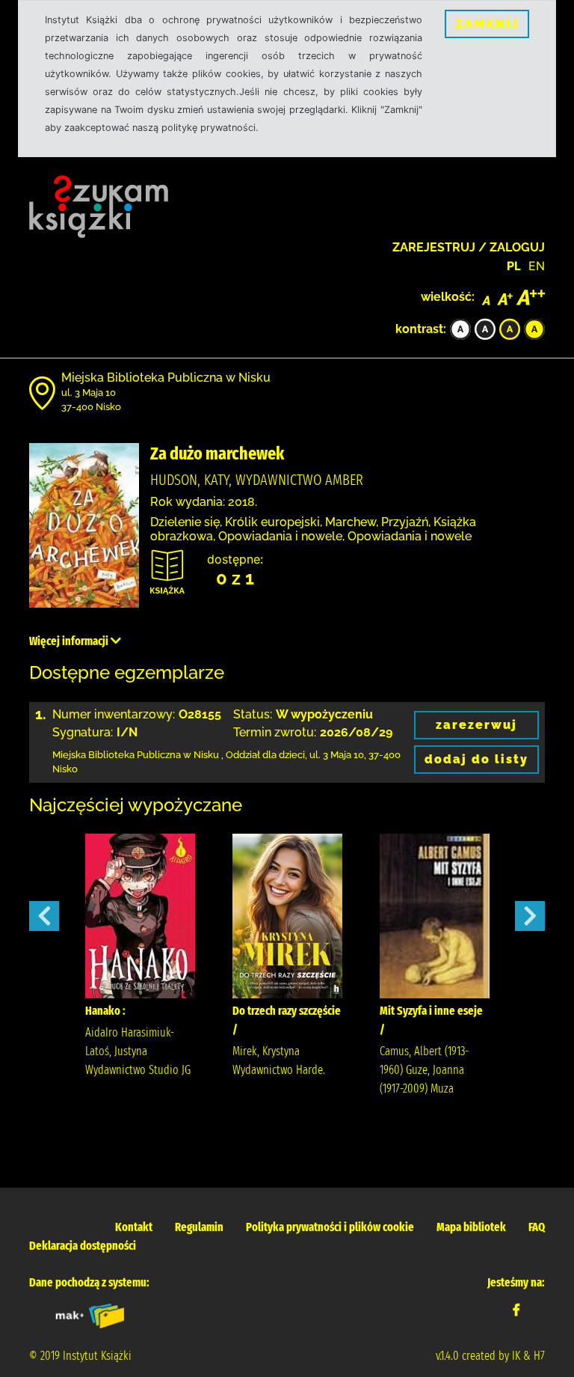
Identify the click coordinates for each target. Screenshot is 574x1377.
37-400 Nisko (91, 406)
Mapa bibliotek (471, 1227)
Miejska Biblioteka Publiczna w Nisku (166, 377)
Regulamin (199, 1227)
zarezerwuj (476, 725)
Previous (44, 916)
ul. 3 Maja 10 (88, 392)
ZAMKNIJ (487, 23)
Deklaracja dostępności (82, 1246)
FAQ (536, 1227)
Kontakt (133, 1227)
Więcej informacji (70, 641)
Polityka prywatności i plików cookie (330, 1227)
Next (530, 916)
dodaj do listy (476, 759)
